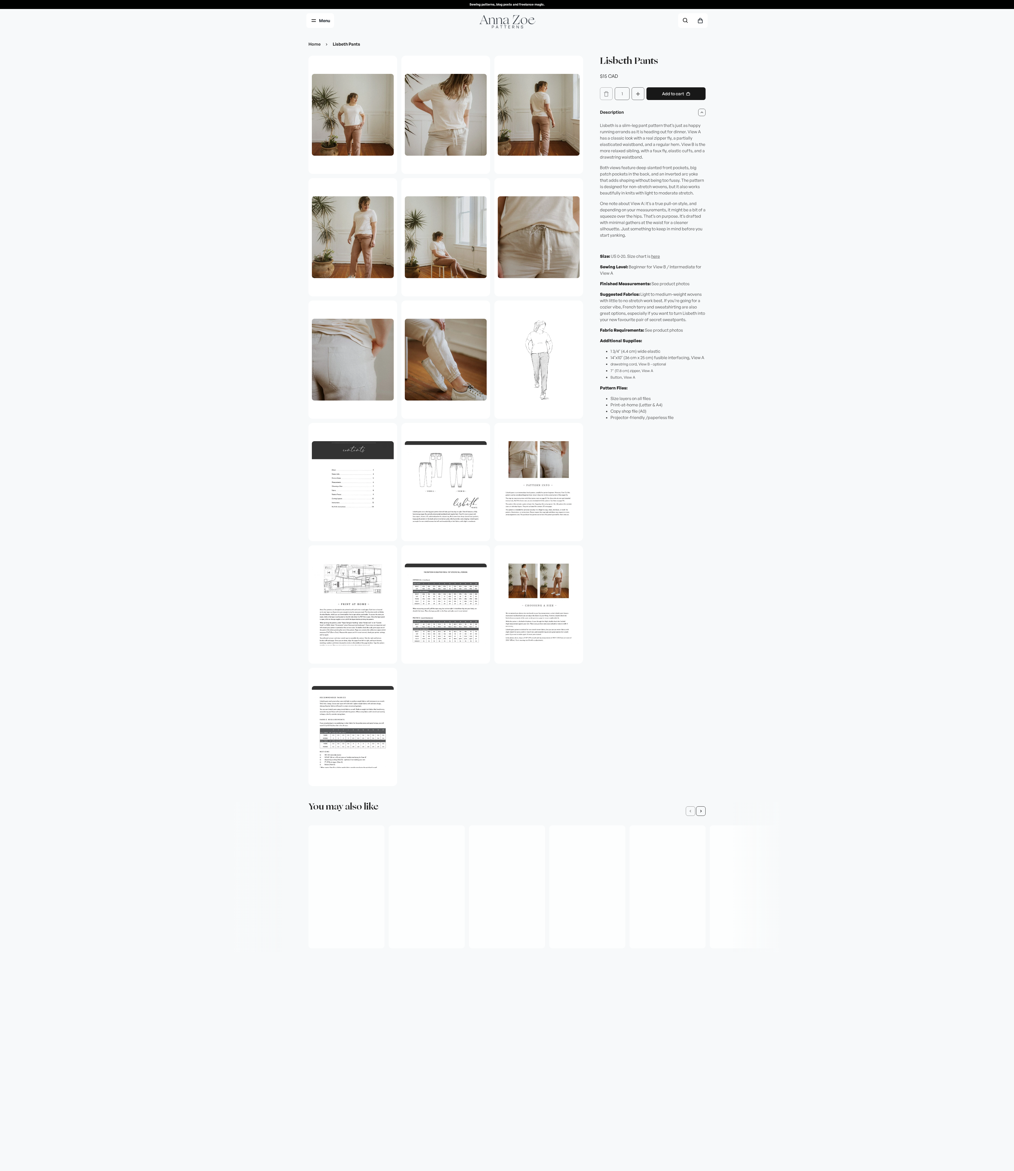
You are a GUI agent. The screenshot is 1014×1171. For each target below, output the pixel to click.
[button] (690, 811)
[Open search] (685, 20)
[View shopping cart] (700, 20)
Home (314, 44)
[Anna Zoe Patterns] (507, 22)
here (655, 256)
